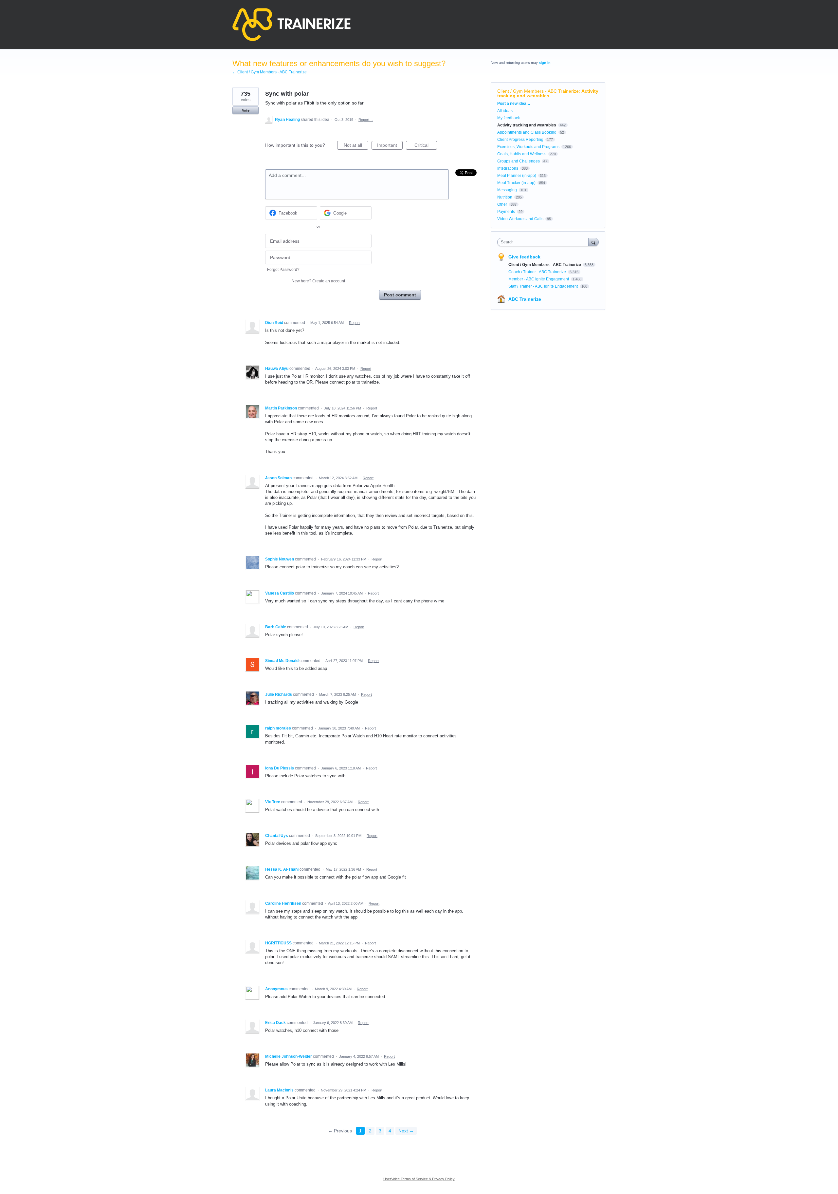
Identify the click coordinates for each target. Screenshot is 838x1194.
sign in (545, 63)
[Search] (593, 242)
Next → (406, 1130)
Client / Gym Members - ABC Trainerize (538, 91)
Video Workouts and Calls (520, 219)
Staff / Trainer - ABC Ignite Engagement (543, 286)
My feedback (508, 118)
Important (390, 146)
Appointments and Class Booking (526, 132)
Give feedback (524, 256)
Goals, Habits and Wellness (521, 154)
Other (502, 204)
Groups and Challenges (518, 161)
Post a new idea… (513, 103)
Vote (245, 110)
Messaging (507, 190)
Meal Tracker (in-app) (516, 182)
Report (354, 323)
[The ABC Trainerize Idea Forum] (291, 24)
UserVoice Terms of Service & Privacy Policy (419, 1179)
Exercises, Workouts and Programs (528, 146)
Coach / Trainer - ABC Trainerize (537, 272)
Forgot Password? (283, 269)
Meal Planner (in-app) (516, 175)
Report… (365, 120)
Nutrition (504, 197)
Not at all (356, 146)
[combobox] (545, 242)
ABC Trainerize (524, 299)
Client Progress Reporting (520, 139)
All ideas (505, 110)
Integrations (507, 168)
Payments (506, 211)
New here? (318, 281)
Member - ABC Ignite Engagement (539, 279)
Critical (425, 146)
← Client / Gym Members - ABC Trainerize (269, 72)
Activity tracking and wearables (547, 93)
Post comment (400, 294)
